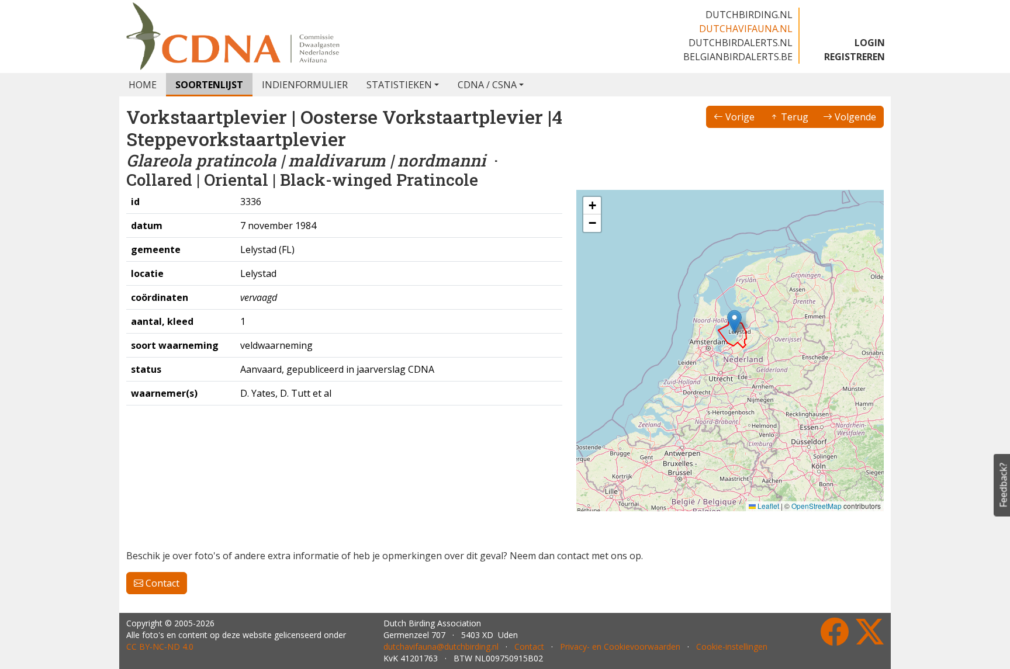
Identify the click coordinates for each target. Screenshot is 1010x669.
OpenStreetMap (816, 506)
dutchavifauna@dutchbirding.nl (441, 646)
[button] (734, 322)
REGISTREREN (854, 56)
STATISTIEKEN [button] (399, 84)
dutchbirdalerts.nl (741, 42)
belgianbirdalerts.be (738, 56)
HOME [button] (143, 84)
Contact (161, 583)
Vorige (739, 116)
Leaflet (767, 506)
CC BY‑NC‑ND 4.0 (159, 646)
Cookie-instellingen (731, 646)
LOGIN (870, 42)
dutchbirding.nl (749, 14)
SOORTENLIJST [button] (209, 84)
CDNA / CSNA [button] (487, 84)
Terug (793, 116)
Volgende (854, 116)
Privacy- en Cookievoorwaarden (620, 646)
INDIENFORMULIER (305, 84)
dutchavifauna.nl (746, 28)
